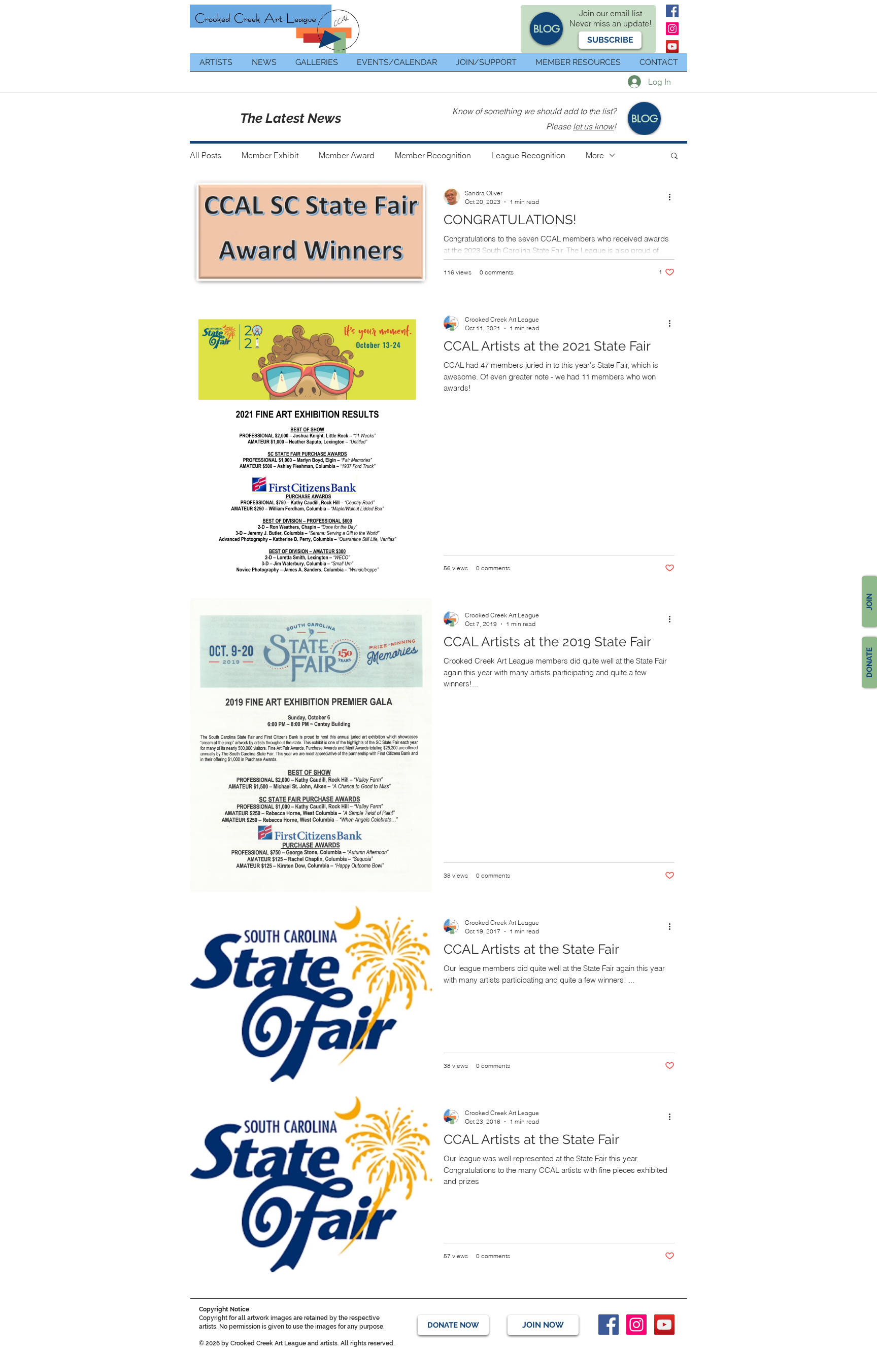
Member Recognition (433, 155)
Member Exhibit (270, 155)
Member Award (347, 155)
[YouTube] (672, 46)
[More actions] (673, 197)
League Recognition (528, 155)
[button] (610, 40)
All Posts (205, 155)
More (595, 155)
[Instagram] (672, 28)
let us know (593, 126)
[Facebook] (672, 11)
